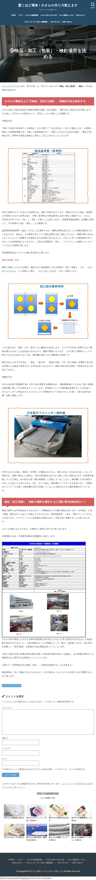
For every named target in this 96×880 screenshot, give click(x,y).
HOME (13, 15)
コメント (7, 708)
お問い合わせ (67, 22)
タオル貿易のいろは (66, 15)
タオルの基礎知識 (31, 15)
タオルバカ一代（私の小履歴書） (36, 22)
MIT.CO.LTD (55, 22)
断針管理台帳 (76, 472)
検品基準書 (56, 128)
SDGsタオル (80, 15)
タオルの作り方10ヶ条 (48, 15)
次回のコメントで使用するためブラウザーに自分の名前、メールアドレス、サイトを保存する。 (45, 769)
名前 (5, 738)
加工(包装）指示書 (47, 271)
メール (6, 748)
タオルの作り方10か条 (12, 86)
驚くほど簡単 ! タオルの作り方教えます (48, 5)
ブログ (20, 15)
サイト (5, 759)
